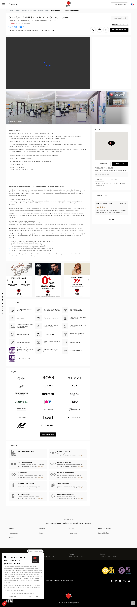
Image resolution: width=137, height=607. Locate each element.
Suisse (102, 554)
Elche (45, 556)
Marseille (80, 556)
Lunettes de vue (63, 451)
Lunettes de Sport (64, 462)
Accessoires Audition (65, 494)
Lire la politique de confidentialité (14, 590)
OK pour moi (33, 597)
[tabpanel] (111, 184)
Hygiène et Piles (24, 494)
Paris (74, 556)
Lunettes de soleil (25, 462)
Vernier (115, 556)
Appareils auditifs (64, 483)
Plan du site (49, 580)
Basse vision (22, 473)
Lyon (70, 556)
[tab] (103, 179)
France (71, 554)
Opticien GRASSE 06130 (16, 167)
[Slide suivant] (88, 280)
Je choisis (12, 597)
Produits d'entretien (26, 483)
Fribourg (109, 556)
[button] (4, 603)
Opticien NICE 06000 (16, 164)
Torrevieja (51, 556)
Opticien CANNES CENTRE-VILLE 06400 (22, 169)
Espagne (40, 554)
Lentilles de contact (65, 473)
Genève (102, 556)
